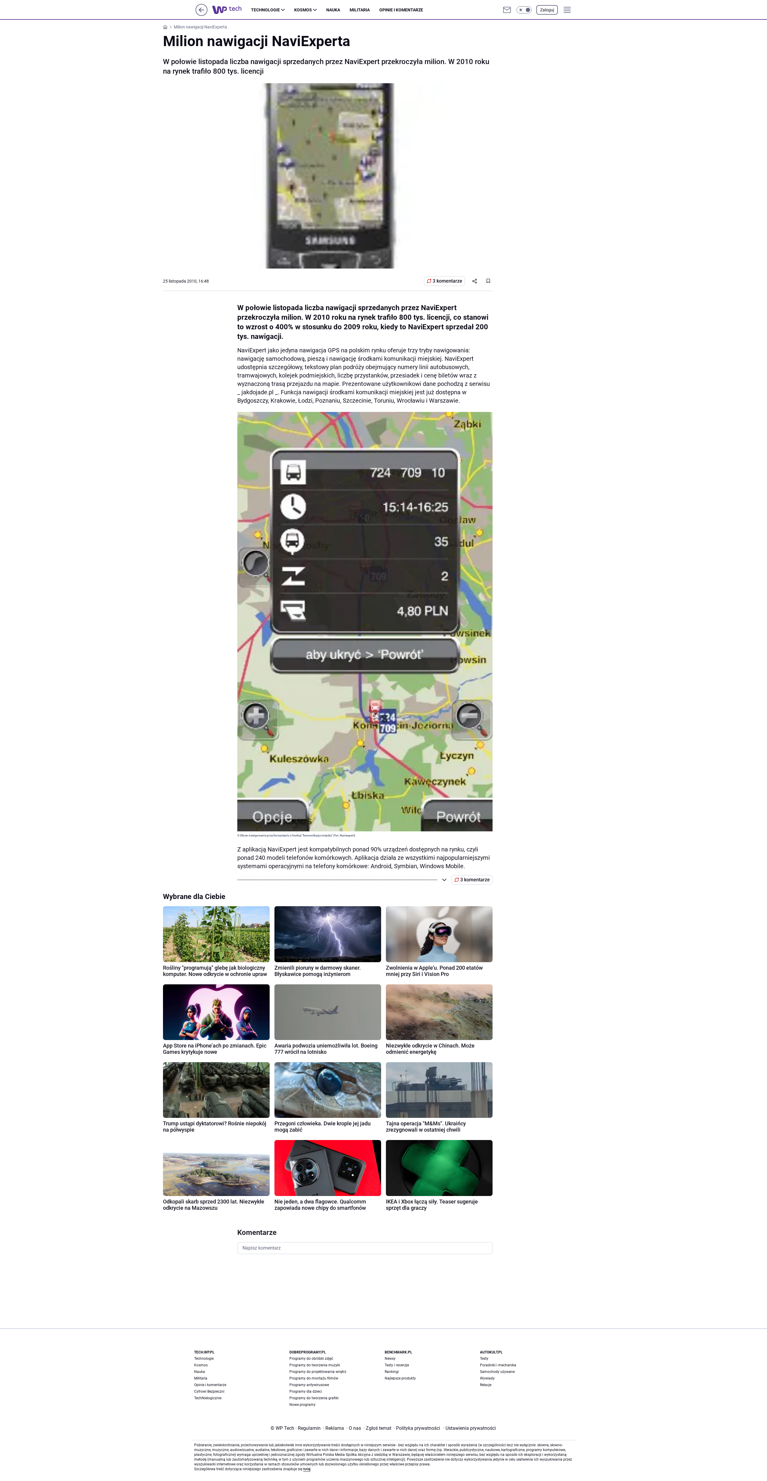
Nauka (333, 9)
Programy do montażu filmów (313, 1378)
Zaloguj (547, 9)
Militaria (360, 9)
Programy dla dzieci (305, 1391)
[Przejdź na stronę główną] (201, 14)
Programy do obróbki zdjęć (311, 1358)
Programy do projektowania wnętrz (317, 1372)
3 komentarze (447, 281)
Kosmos (303, 9)
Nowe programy (302, 1405)
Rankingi (392, 1372)
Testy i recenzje (397, 1365)
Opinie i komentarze (401, 9)
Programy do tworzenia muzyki (314, 1365)
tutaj (306, 1469)
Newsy (390, 1358)
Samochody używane (497, 1372)
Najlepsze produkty (400, 1378)
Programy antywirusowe (309, 1385)
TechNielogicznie (207, 1398)
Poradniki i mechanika (498, 1365)
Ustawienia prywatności (469, 1428)
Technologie (265, 9)
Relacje (485, 1385)
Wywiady (487, 1378)
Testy (484, 1358)
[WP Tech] (231, 10)
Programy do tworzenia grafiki (314, 1398)
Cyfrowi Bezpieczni (209, 1391)
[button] (524, 9)
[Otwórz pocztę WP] (507, 10)
